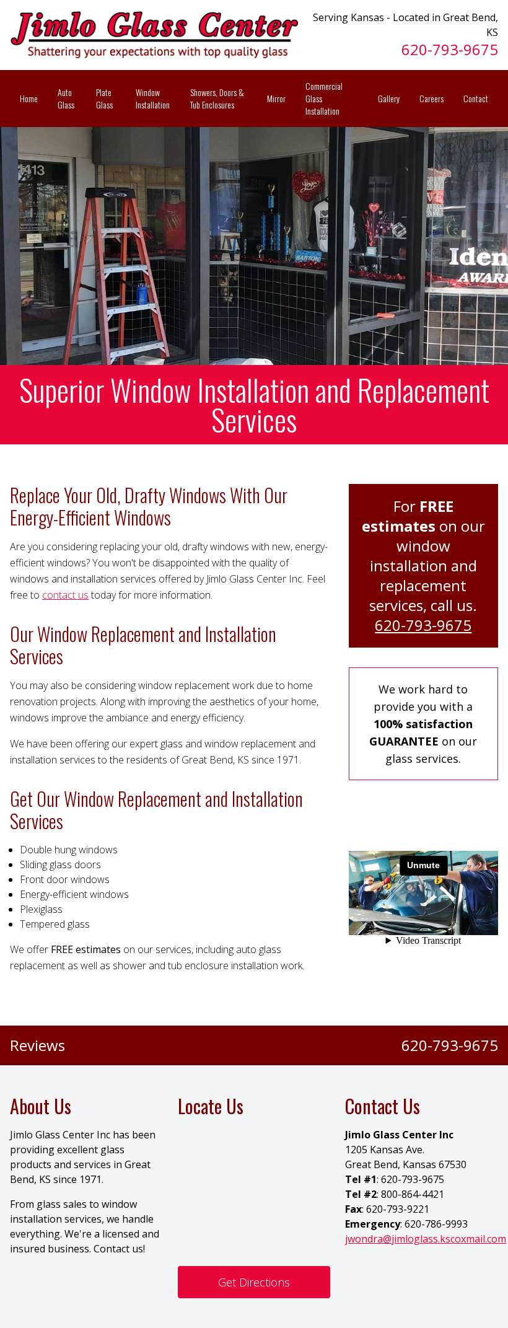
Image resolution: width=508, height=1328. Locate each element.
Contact (475, 98)
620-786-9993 (436, 1224)
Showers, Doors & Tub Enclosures (217, 98)
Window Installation (153, 98)
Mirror (276, 98)
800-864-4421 (412, 1194)
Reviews (37, 1045)
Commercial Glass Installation (324, 98)
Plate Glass (104, 98)
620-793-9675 (449, 49)
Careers (431, 98)
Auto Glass (66, 98)
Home (29, 98)
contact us (65, 595)
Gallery (389, 98)
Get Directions (254, 1282)
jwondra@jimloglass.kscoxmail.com (425, 1239)
